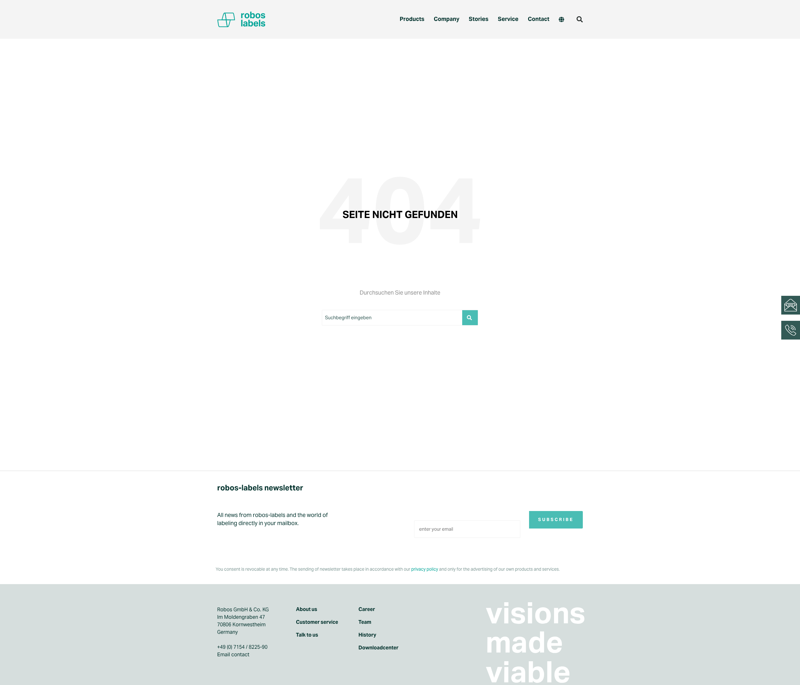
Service (508, 18)
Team (364, 622)
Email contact (233, 654)
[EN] (561, 19)
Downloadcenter (378, 648)
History (367, 635)
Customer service (317, 622)
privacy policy (424, 569)
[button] (580, 19)
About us (306, 609)
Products (412, 18)
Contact (538, 18)
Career (366, 609)
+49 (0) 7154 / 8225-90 (242, 647)
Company (446, 18)
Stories (478, 18)
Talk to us (307, 635)
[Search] (470, 317)
